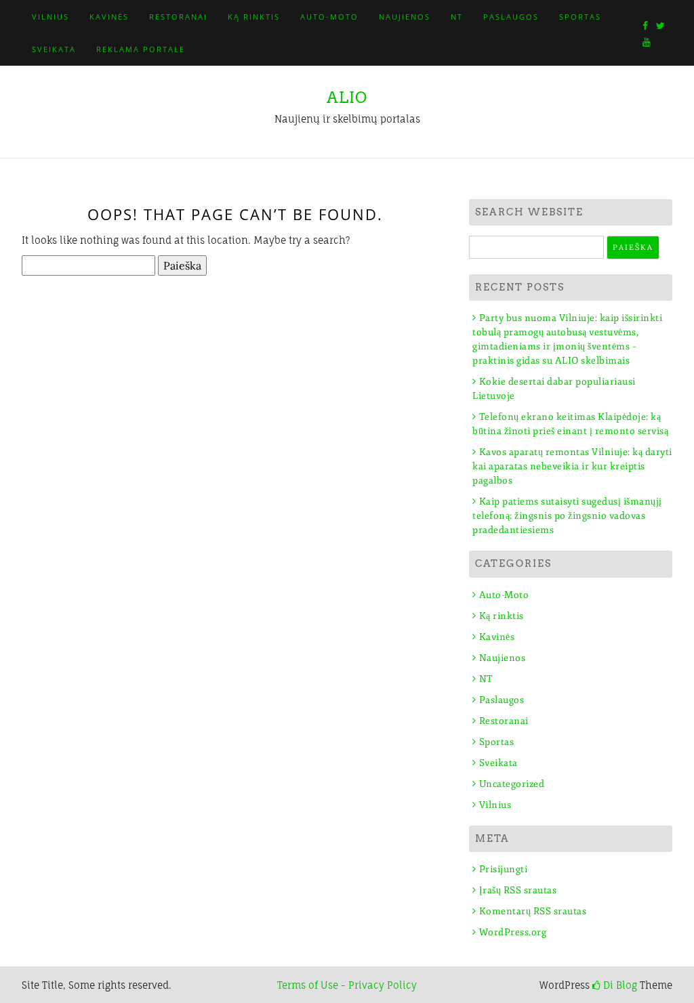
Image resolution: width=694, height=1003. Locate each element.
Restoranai (178, 17)
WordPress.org (512, 932)
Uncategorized (511, 784)
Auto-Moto (329, 17)
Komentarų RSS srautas (532, 911)
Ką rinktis (254, 17)
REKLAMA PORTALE (140, 49)
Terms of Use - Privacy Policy (347, 985)
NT (457, 17)
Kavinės (109, 17)
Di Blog (618, 985)
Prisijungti (503, 869)
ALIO (347, 97)
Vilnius (50, 17)
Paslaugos (511, 17)
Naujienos (404, 17)
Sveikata (54, 49)
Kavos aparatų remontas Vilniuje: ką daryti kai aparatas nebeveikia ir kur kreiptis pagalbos (572, 466)
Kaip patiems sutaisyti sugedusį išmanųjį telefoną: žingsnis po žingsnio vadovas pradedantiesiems (567, 516)
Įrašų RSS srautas (517, 890)
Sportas (580, 17)
